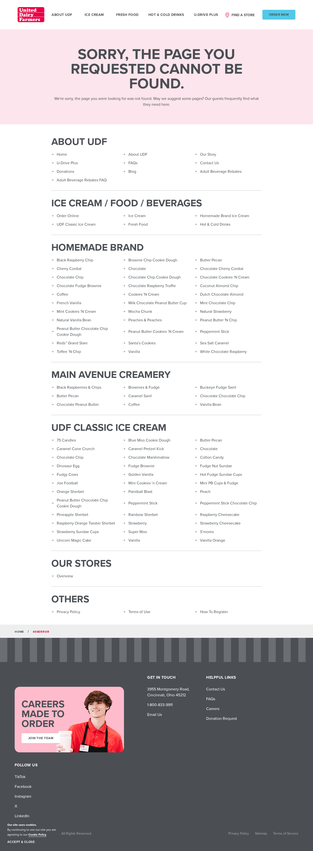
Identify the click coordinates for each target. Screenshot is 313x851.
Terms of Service (285, 833)
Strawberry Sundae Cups (78, 531)
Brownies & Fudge (144, 387)
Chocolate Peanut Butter (78, 404)
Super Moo (137, 531)
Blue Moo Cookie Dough (149, 440)
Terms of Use (139, 611)
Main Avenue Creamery (111, 374)
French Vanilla (69, 302)
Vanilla (134, 351)
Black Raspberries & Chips (79, 387)
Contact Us (209, 162)
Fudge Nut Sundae (216, 465)
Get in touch (161, 677)
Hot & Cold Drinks (166, 14)
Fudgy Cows (67, 474)
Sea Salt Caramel (214, 343)
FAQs (132, 162)
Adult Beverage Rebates (221, 171)
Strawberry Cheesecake (220, 523)
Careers (212, 708)
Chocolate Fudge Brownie (79, 285)
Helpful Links (221, 677)
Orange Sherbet (70, 491)
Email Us (154, 714)
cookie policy (37, 834)
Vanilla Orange (212, 540)
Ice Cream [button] (94, 14)
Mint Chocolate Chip (217, 302)
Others (70, 599)
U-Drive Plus (206, 14)
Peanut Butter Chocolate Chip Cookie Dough (82, 331)
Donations (65, 171)
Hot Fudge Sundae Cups (221, 474)
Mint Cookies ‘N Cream (76, 311)
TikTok (20, 776)
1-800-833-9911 (160, 704)
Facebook (23, 786)
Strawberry (137, 523)
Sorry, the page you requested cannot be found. (157, 69)
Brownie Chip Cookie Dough (152, 260)
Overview (65, 576)
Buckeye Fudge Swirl (218, 387)
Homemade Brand (97, 247)
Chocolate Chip (70, 277)
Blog (132, 171)
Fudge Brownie (141, 465)
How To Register (214, 611)
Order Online (68, 215)
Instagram (23, 796)
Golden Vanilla (140, 474)
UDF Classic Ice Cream (76, 224)
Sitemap (261, 833)
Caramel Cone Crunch (76, 448)
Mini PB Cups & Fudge (219, 483)
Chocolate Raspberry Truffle (152, 285)
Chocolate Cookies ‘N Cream (224, 277)
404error (41, 632)
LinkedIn (22, 815)
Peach (205, 491)
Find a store (243, 14)
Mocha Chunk (140, 311)
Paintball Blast (140, 491)
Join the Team (40, 738)
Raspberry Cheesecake (219, 514)
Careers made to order (43, 713)
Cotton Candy (212, 457)
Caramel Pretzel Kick (146, 448)
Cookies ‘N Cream (143, 294)
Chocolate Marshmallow (148, 457)
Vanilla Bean (210, 404)
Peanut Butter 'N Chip (218, 320)
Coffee (62, 294)
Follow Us (26, 765)
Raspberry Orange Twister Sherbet (86, 523)
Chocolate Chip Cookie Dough (154, 277)
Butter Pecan (211, 260)
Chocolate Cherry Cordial (221, 268)
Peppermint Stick (214, 331)
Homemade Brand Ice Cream (224, 215)
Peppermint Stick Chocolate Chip (228, 503)
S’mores (207, 531)
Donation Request (221, 718)
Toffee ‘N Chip (69, 351)
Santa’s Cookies (142, 343)
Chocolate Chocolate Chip (222, 395)
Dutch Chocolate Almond (221, 294)
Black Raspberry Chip (75, 260)
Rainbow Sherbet (143, 514)
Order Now (279, 14)
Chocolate (137, 268)
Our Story (208, 154)
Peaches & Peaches (145, 320)
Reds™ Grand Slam (72, 343)
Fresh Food (127, 14)
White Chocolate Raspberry (223, 351)
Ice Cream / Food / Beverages (126, 203)
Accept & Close (21, 842)
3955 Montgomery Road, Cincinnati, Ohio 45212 (168, 692)
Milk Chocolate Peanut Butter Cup (157, 302)
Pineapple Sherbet (72, 514)
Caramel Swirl (140, 395)
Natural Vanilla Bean (74, 320)
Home (62, 154)
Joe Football (67, 483)
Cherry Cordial (69, 268)
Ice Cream (137, 215)
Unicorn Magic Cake (74, 540)
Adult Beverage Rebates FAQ (82, 180)
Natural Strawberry (216, 311)
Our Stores (81, 563)
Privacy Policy (68, 611)
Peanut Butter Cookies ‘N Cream (156, 331)
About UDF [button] (62, 14)
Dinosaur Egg (68, 465)
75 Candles (66, 440)
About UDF (79, 141)
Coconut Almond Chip (219, 285)
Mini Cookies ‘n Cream (147, 483)
